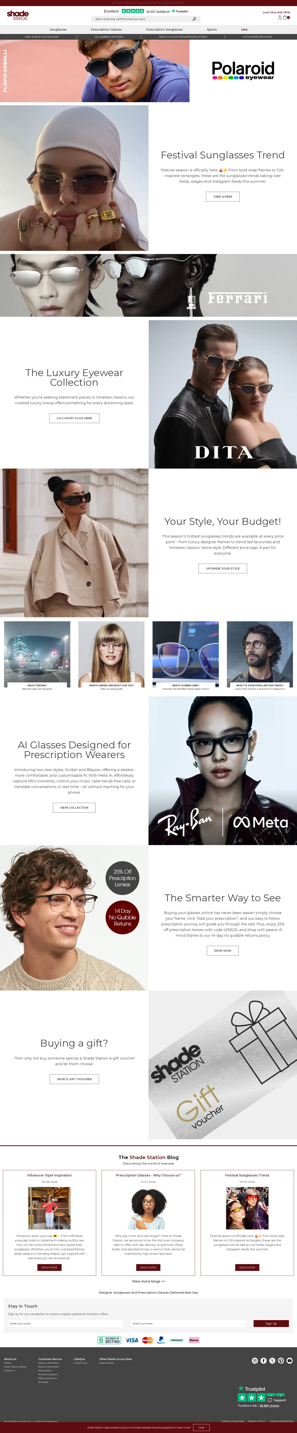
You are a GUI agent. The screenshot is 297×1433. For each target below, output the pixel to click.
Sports (212, 29)
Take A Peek (222, 196)
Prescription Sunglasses (164, 29)
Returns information (48, 1366)
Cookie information (281, 1421)
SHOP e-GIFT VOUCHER (74, 1079)
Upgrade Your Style (223, 568)
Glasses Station (106, 1363)
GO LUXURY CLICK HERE (74, 418)
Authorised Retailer (257, 36)
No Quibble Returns (109, 36)
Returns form (45, 1370)
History (7, 1363)
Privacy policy (256, 1421)
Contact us (9, 1370)
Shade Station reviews (15, 1366)
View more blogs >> (148, 1281)
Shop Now (222, 951)
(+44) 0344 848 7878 (276, 12)
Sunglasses (58, 29)
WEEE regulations (47, 1378)
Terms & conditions (232, 1421)
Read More (49, 1267)
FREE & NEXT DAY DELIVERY (42, 36)
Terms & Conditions (48, 1374)
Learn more (183, 1427)
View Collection (74, 807)
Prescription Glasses (106, 29)
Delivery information (48, 1363)
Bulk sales (43, 1382)
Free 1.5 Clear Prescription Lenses (183, 36)
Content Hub (80, 1363)
